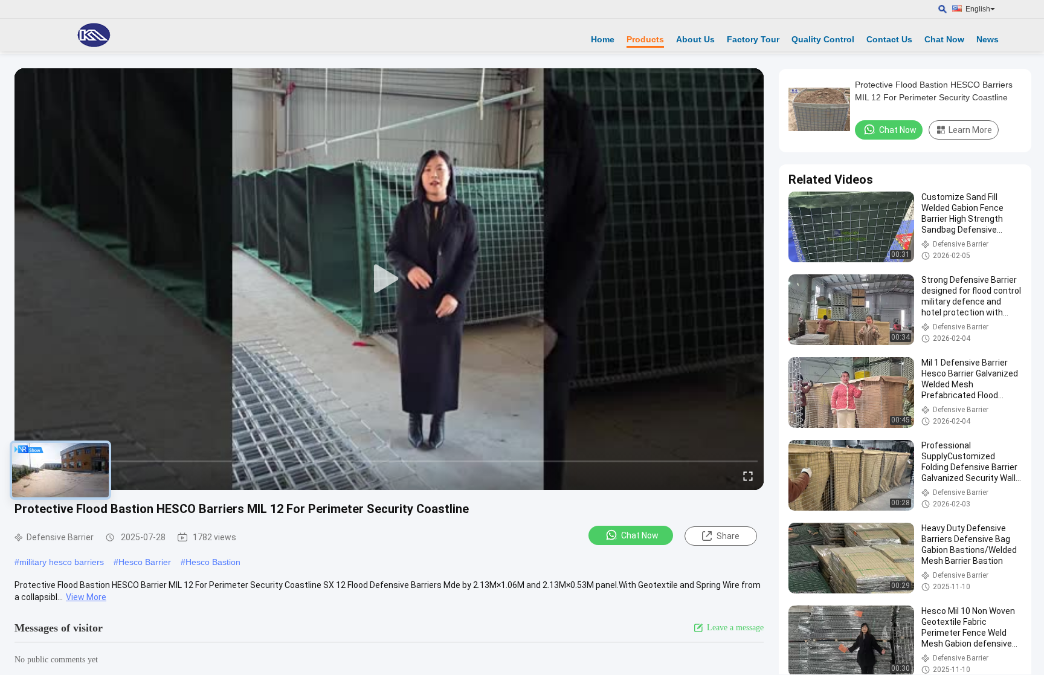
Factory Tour (753, 39)
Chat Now (944, 39)
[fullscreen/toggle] (748, 476)
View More (86, 597)
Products (645, 39)
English (977, 9)
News (987, 39)
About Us (695, 39)
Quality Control (822, 39)
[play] (389, 279)
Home (602, 39)
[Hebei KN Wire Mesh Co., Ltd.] (93, 35)
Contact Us (889, 39)
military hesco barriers (61, 562)
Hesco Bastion (212, 562)
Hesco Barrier (144, 562)
